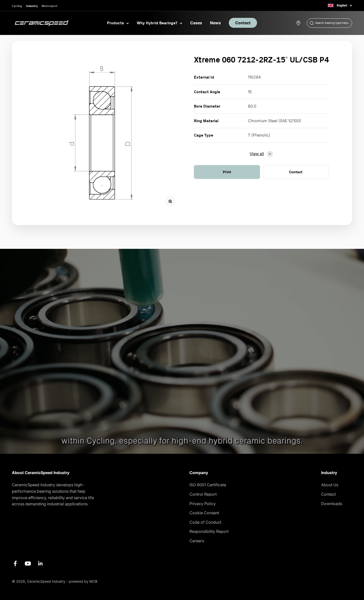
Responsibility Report (209, 531)
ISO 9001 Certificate (207, 484)
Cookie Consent (204, 512)
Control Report (203, 494)
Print (227, 172)
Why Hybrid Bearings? (157, 23)
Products (115, 23)
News (215, 22)
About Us (329, 484)
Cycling (17, 6)
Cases (196, 22)
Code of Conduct (205, 522)
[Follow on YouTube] (28, 563)
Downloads (331, 503)
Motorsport (49, 6)
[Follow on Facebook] (15, 563)
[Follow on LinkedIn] (40, 563)
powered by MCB (83, 581)
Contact (243, 22)
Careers (196, 540)
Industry (32, 6)
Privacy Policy (202, 503)
